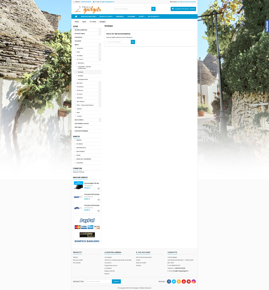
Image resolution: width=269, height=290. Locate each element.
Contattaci (108, 268)
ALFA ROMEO (80, 151)
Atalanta (80, 98)
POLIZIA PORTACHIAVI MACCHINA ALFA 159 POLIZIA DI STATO (92, 205)
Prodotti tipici (105, 16)
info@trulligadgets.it (107, 2)
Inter (78, 52)
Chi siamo (108, 263)
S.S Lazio (80, 94)
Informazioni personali (143, 257)
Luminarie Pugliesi (81, 131)
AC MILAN (79, 144)
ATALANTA (79, 163)
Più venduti (76, 263)
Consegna (108, 257)
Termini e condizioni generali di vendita (118, 260)
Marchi (76, 136)
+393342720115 (86, 2)
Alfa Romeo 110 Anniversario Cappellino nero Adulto (92, 183)
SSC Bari (79, 83)
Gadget (80, 76)
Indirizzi (138, 265)
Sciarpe (80, 72)
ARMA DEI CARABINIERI (83, 159)
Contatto (172, 252)
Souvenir (131, 16)
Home (75, 26)
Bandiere (81, 63)
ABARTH (79, 140)
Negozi (107, 274)
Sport (141, 16)
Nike (78, 112)
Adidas (79, 109)
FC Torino (80, 59)
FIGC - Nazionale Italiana (85, 105)
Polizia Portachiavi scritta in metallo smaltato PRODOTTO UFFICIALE (92, 194)
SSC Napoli (80, 101)
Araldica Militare (88, 16)
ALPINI (78, 155)
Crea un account (190, 2)
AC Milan (80, 56)
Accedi (180, 2)
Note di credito (141, 263)
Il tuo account (143, 252)
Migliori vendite (80, 177)
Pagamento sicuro (111, 265)
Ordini (138, 260)
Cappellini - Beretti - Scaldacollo (85, 67)
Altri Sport (78, 127)
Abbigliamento (83, 79)
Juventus (80, 48)
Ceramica (120, 16)
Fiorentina (80, 87)
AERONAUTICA (81, 148)
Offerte (75, 257)
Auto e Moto (153, 16)
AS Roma (80, 90)
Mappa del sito (110, 271)
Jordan (79, 116)
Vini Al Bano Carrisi (82, 124)
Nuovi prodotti (78, 260)
